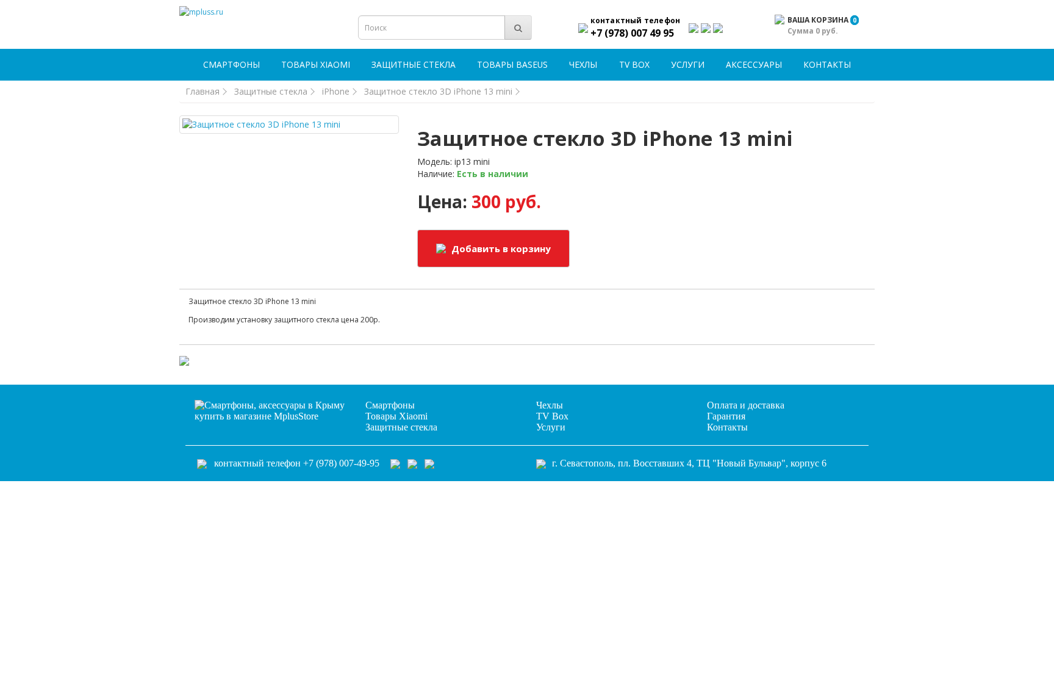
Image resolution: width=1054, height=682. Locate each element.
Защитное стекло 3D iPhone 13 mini (438, 91)
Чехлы (583, 64)
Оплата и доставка (745, 405)
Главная (202, 91)
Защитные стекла (413, 64)
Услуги (687, 64)
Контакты (827, 64)
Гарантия (726, 416)
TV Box (634, 64)
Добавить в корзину (500, 248)
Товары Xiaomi (315, 64)
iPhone (336, 91)
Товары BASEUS (512, 64)
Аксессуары (754, 64)
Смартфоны (231, 64)
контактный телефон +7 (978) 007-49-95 (296, 463)
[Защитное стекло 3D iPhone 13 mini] (289, 124)
